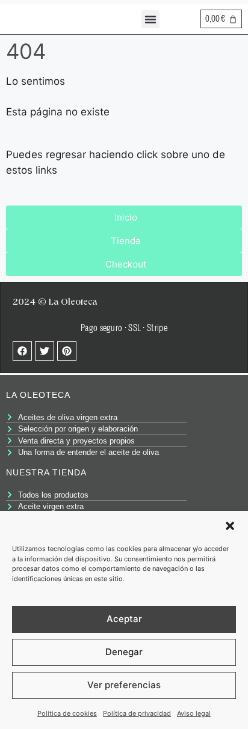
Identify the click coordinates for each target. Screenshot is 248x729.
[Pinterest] (66, 351)
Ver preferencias (124, 685)
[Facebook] (22, 351)
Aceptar (124, 618)
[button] (230, 526)
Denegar (124, 651)
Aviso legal (194, 713)
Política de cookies (67, 713)
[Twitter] (44, 351)
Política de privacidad (137, 713)
